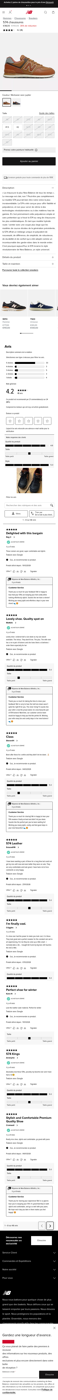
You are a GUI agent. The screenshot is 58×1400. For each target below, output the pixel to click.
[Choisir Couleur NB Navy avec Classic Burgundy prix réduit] (16, 103)
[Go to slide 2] (29, 6)
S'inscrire (41, 1240)
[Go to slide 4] (25, 333)
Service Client (9, 1252)
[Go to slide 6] (28, 333)
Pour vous (7, 1277)
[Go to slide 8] (31, 333)
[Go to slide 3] (31, 6)
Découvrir (50, 2)
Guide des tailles (46, 113)
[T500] (41, 303)
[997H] (13, 303)
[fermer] (54, 1327)
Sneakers (33, 18)
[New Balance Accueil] (29, 12)
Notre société (9, 1269)
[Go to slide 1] (27, 6)
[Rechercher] (45, 12)
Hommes (7, 18)
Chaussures (20, 18)
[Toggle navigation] (3, 12)
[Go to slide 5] (26, 333)
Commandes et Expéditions (16, 1261)
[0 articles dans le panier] (53, 12)
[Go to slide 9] (32, 333)
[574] (29, 61)
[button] (10, 12)
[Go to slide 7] (29, 333)
